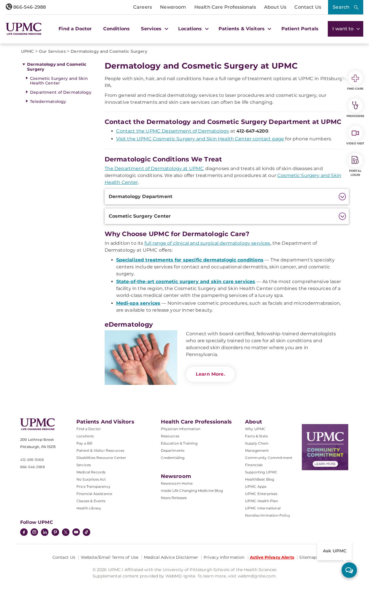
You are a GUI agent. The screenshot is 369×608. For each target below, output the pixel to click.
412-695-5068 (32, 460)
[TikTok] (86, 532)
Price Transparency (93, 486)
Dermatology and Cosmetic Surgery (56, 67)
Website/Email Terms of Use (110, 557)
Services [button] (152, 28)
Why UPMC (255, 429)
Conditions (116, 28)
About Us (275, 7)
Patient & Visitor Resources (100, 450)
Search (341, 7)
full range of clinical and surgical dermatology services (207, 243)
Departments (173, 450)
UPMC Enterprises (261, 494)
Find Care (355, 89)
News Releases (174, 498)
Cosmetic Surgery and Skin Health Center (59, 81)
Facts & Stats (256, 436)
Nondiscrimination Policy (267, 515)
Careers (142, 7)
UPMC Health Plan (261, 501)
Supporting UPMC (261, 472)
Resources (170, 436)
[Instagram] (34, 532)
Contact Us (307, 7)
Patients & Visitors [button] (242, 28)
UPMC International (262, 508)
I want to (343, 28)
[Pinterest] (55, 532)
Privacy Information (224, 557)
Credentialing (173, 457)
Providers (355, 116)
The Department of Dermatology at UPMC (154, 168)
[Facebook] (24, 532)
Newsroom (173, 7)
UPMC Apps (255, 486)
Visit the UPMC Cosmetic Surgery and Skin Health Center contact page (200, 139)
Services (83, 465)
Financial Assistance (94, 494)
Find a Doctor (75, 28)
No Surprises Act (91, 479)
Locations (85, 436)
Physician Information (180, 429)
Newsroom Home (177, 483)
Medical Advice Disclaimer (171, 557)
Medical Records (91, 472)
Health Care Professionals (225, 7)
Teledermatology (48, 101)
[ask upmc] (349, 570)
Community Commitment (268, 457)
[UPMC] (24, 29)
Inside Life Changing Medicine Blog (192, 490)
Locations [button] (191, 28)
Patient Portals (300, 28)
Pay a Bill (84, 443)
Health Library (88, 508)
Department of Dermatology (60, 92)
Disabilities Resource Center (101, 457)
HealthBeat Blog (259, 479)
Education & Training (179, 443)
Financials (254, 465)
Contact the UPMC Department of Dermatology (172, 131)
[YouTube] (76, 532)
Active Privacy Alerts (272, 557)
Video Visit (355, 143)
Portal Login (355, 173)
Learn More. (210, 374)
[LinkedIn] (44, 532)
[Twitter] (65, 532)
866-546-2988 (29, 7)
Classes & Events (91, 501)
